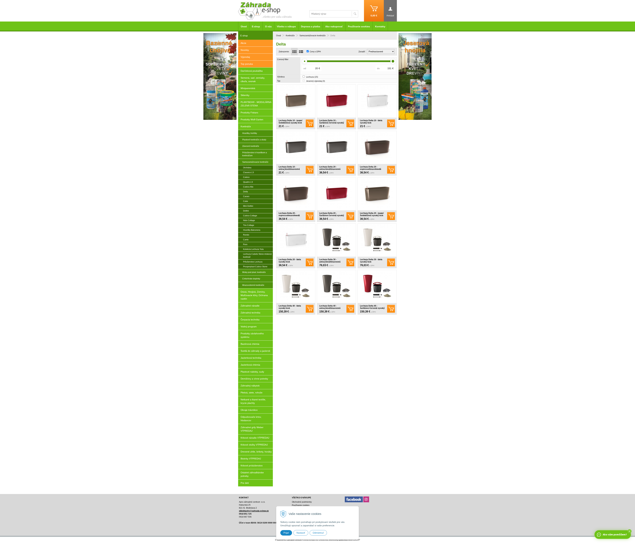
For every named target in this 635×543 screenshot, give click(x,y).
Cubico (246, 177)
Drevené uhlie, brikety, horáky (256, 451)
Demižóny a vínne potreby (254, 378)
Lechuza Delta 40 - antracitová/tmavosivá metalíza (329, 308)
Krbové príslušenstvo (252, 465)
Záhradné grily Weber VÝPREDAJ (252, 429)
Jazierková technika (251, 357)
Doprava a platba (310, 26)
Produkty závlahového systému (252, 335)
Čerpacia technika (250, 319)
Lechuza (312, 77)
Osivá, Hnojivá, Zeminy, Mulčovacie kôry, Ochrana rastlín (254, 295)
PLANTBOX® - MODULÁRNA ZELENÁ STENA (256, 104)
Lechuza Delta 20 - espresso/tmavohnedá (370, 168)
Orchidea (247, 167)
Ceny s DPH (315, 51)
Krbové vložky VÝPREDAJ (254, 444)
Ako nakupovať (334, 26)
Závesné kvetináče (250, 146)
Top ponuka (247, 64)
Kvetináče (290, 35)
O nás (268, 26)
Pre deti (245, 483)
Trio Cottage (248, 225)
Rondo (246, 235)
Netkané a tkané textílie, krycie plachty (253, 401)
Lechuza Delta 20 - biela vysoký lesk (290, 260)
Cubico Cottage (250, 215)
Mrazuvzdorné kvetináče (253, 285)
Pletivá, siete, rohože (251, 392)
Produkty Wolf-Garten (252, 119)
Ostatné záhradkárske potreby (252, 474)
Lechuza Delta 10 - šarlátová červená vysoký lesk (331, 122)
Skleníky (245, 95)
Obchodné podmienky (302, 502)
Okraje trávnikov (249, 410)
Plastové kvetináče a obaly (254, 140)
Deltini (246, 211)
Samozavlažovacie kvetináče (312, 35)
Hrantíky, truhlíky (249, 133)
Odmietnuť (318, 532)
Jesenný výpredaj (315, 81)
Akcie (243, 43)
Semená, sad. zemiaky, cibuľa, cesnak (253, 79)
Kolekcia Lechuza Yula (253, 249)
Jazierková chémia (250, 364)
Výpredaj (245, 57)
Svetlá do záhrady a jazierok (255, 351)
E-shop (256, 26)
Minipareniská (248, 88)
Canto (246, 239)
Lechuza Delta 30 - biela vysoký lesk (371, 260)
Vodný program (249, 326)
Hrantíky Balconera (251, 230)
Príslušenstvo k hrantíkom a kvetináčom (254, 154)
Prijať (286, 532)
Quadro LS (248, 182)
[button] (630, 531)
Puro (245, 244)
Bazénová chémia (250, 344)
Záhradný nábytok (250, 385)
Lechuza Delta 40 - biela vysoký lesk (290, 307)
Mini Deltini (248, 206)
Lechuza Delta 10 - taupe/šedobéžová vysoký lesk (290, 121)
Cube (245, 201)
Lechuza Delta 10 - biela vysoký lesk (371, 121)
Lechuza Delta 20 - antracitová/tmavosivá (329, 168)
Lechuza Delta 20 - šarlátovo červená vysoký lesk (331, 215)
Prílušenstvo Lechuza (252, 262)
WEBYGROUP (354, 540)
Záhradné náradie (250, 305)
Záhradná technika (250, 312)
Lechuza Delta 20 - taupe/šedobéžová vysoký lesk (372, 214)
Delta (245, 191)
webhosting (333, 540)
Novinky (245, 50)
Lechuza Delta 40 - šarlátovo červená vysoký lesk (372, 308)
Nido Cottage (249, 220)
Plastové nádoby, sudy (252, 371)
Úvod (278, 35)
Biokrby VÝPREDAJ (251, 458)
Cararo (246, 196)
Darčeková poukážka (252, 71)
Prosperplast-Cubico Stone (255, 266)
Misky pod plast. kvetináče (254, 272)
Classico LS (248, 172)
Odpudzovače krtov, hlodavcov (251, 419)
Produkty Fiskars (249, 112)
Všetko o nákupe (286, 26)
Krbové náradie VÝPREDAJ (255, 437)
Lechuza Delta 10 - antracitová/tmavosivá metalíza (289, 169)
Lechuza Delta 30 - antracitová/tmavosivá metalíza (329, 261)
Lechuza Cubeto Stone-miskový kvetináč (257, 255)
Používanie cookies (359, 26)
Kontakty (380, 26)
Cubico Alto (248, 187)
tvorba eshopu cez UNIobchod (315, 540)
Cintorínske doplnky (251, 279)
